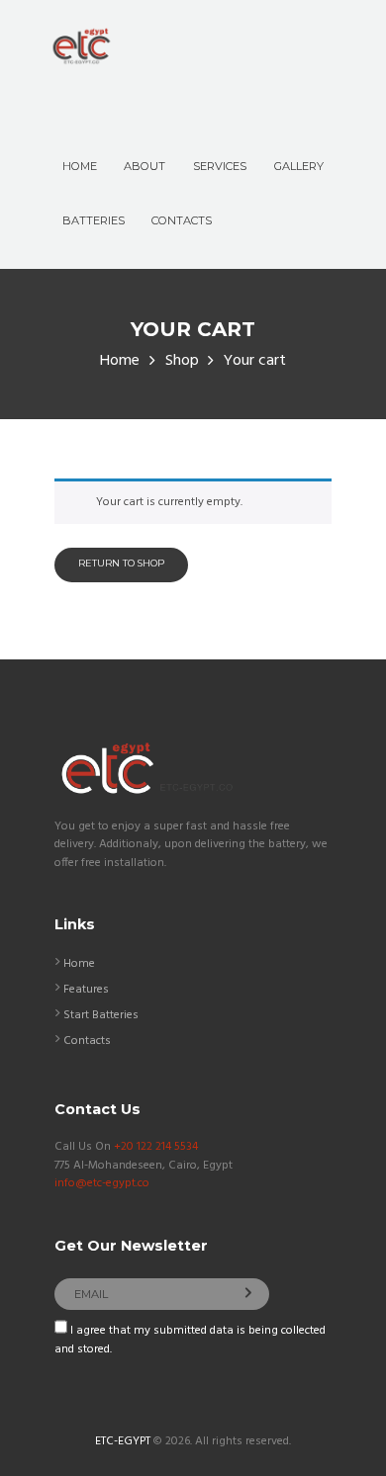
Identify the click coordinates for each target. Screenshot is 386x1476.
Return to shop (121, 563)
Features (86, 989)
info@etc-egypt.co (101, 1183)
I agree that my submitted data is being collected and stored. (190, 1340)
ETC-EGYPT (122, 1441)
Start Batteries (101, 1015)
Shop (182, 361)
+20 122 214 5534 (156, 1147)
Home (120, 361)
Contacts (87, 1041)
